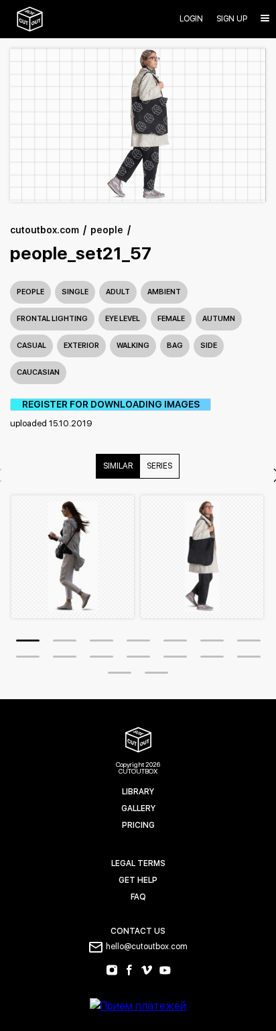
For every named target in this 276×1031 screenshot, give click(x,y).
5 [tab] (175, 641)
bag (175, 345)
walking (133, 345)
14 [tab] (249, 657)
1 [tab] (28, 641)
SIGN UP (231, 19)
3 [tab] (101, 641)
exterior (81, 345)
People (30, 292)
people (106, 230)
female (171, 318)
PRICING (138, 825)
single (75, 292)
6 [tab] (212, 641)
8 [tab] (28, 657)
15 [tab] (119, 673)
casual (31, 345)
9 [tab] (64, 657)
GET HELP (138, 880)
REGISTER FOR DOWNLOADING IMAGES (111, 404)
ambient (164, 292)
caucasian (38, 372)
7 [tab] (249, 641)
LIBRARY (138, 792)
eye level (122, 318)
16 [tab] (156, 673)
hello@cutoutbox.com (147, 947)
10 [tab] (101, 657)
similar (118, 466)
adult (118, 292)
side (208, 345)
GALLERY (138, 808)
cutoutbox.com (44, 230)
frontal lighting (52, 318)
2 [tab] (64, 641)
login (191, 19)
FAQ (138, 897)
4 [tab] (138, 641)
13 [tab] (212, 657)
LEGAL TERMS (138, 863)
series (159, 466)
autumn (218, 318)
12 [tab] (175, 657)
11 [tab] (138, 657)
